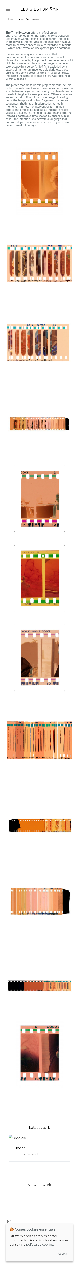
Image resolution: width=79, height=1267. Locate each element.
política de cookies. (40, 1244)
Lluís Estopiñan (39, 9)
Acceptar (62, 1253)
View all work (39, 1185)
